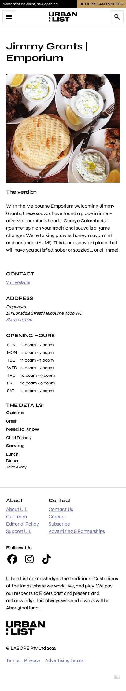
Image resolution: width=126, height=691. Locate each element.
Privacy (32, 660)
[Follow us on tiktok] (46, 559)
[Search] (117, 16)
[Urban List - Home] (63, 17)
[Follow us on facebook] (12, 559)
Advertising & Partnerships (77, 531)
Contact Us (61, 509)
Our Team (16, 516)
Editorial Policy (22, 524)
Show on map (19, 319)
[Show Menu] (8, 16)
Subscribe (59, 524)
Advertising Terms (64, 660)
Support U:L (18, 531)
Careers (57, 516)
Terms (12, 660)
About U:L (17, 509)
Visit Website (18, 282)
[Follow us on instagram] (29, 559)
